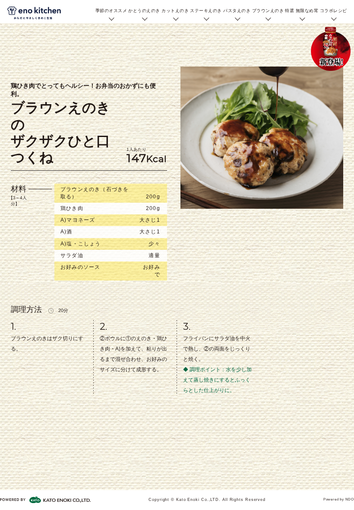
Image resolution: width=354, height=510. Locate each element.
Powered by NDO (338, 499)
